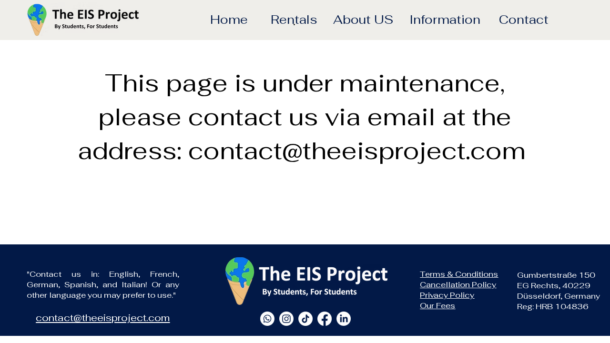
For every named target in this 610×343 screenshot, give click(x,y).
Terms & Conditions (459, 274)
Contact (524, 19)
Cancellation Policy (458, 284)
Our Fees (437, 305)
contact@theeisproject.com (357, 150)
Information (444, 19)
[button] (293, 21)
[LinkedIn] (343, 319)
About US (363, 19)
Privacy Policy (447, 295)
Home (229, 19)
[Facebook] (324, 319)
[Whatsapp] (267, 319)
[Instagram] (286, 319)
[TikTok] (305, 319)
